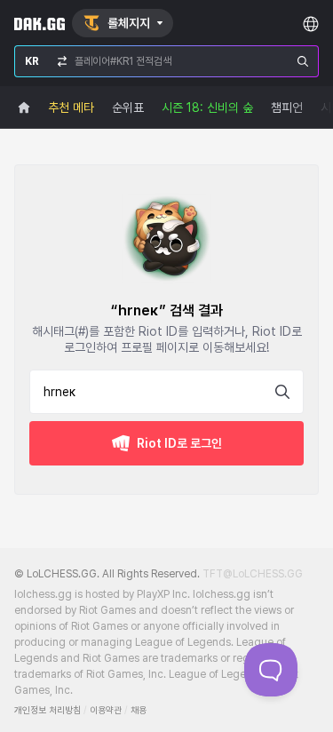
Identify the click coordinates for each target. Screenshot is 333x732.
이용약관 (106, 710)
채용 (139, 710)
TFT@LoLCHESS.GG (252, 574)
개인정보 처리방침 (47, 710)
